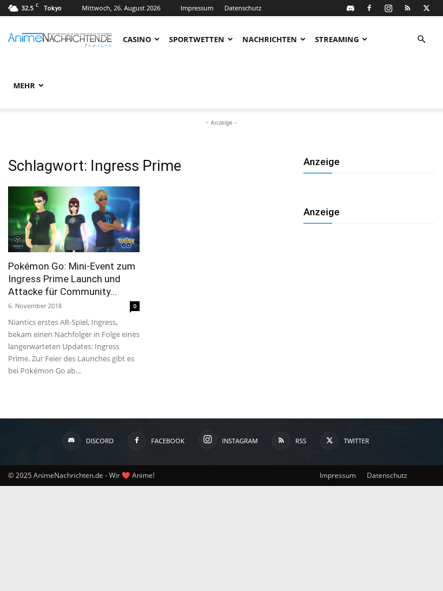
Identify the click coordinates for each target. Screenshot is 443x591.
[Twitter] (426, 8)
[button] (421, 39)
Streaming (337, 39)
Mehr (24, 85)
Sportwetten (196, 39)
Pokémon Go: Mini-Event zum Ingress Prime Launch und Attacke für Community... (72, 278)
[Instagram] (388, 8)
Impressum (197, 7)
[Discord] (350, 8)
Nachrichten (269, 39)
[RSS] (407, 8)
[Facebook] (369, 8)
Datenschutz (242, 7)
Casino (137, 39)
